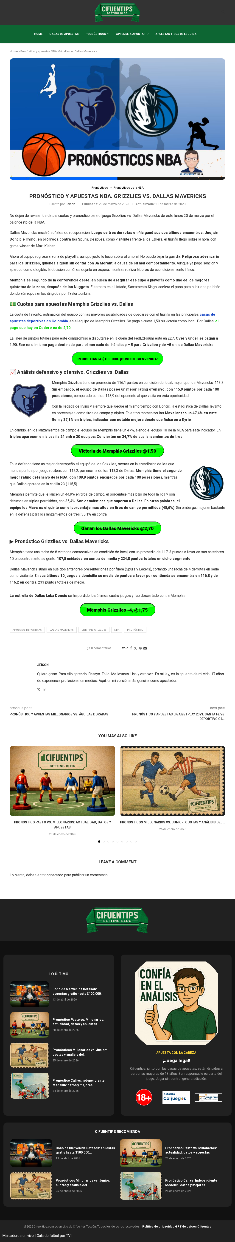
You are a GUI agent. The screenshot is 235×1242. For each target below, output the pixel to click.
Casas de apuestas (64, 34)
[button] (16, 794)
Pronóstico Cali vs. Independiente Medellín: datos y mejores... (78, 1083)
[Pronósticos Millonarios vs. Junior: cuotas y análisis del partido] (172, 781)
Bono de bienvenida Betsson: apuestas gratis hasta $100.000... (78, 991)
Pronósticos (96, 34)
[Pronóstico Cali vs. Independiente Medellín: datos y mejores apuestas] (29, 1086)
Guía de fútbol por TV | (55, 1236)
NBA (116, 630)
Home (38, 34)
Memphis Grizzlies (93, 630)
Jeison (70, 204)
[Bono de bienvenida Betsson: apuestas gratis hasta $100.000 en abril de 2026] (29, 994)
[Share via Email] (145, 648)
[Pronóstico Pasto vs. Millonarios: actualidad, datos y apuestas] (62, 781)
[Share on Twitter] (135, 648)
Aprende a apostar (130, 34)
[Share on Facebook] (131, 648)
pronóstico (135, 630)
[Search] (223, 12)
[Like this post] (126, 648)
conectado (55, 875)
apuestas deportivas (27, 630)
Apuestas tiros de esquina (175, 34)
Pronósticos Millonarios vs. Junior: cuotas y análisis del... (172, 822)
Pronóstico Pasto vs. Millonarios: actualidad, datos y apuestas (62, 825)
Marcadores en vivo (18, 1236)
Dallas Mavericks (62, 630)
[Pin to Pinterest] (140, 648)
